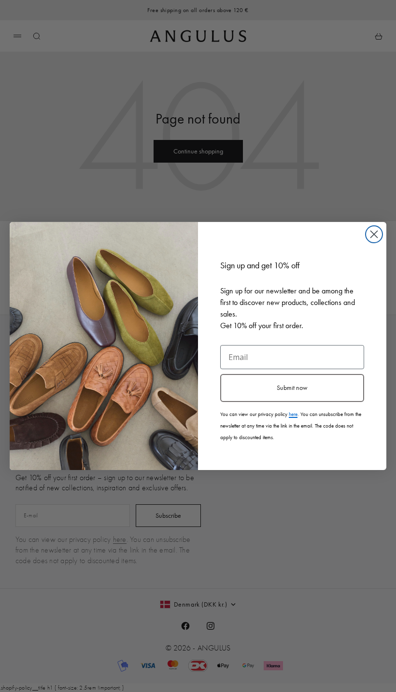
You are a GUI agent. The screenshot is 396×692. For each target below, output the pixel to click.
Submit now (292, 388)
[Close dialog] (374, 234)
